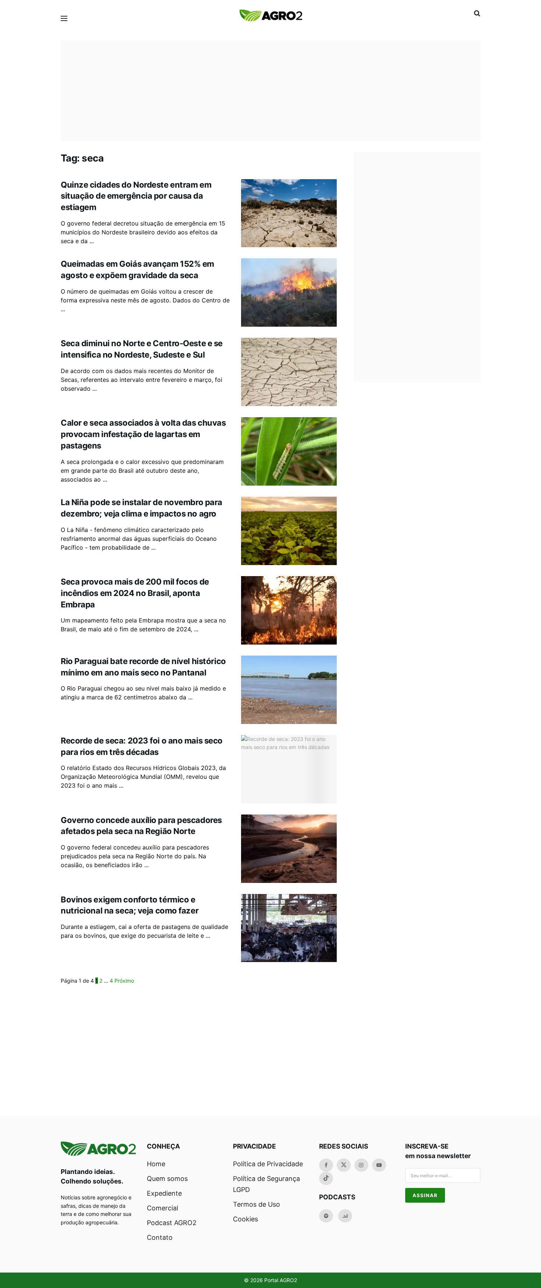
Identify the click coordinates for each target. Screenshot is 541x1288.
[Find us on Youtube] (379, 1165)
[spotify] (326, 1216)
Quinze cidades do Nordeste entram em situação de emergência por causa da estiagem (136, 196)
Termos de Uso (256, 1204)
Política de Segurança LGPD (266, 1184)
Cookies (245, 1219)
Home (156, 1164)
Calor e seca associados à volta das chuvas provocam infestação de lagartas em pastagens (143, 434)
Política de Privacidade (268, 1164)
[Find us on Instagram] (361, 1165)
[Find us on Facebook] (326, 1165)
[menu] (64, 18)
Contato (160, 1237)
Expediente (164, 1193)
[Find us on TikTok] (326, 1178)
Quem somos (167, 1178)
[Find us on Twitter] (344, 1165)
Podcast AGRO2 (172, 1223)
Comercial (162, 1208)
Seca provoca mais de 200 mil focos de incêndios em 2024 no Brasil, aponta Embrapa (135, 593)
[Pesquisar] (477, 13)
